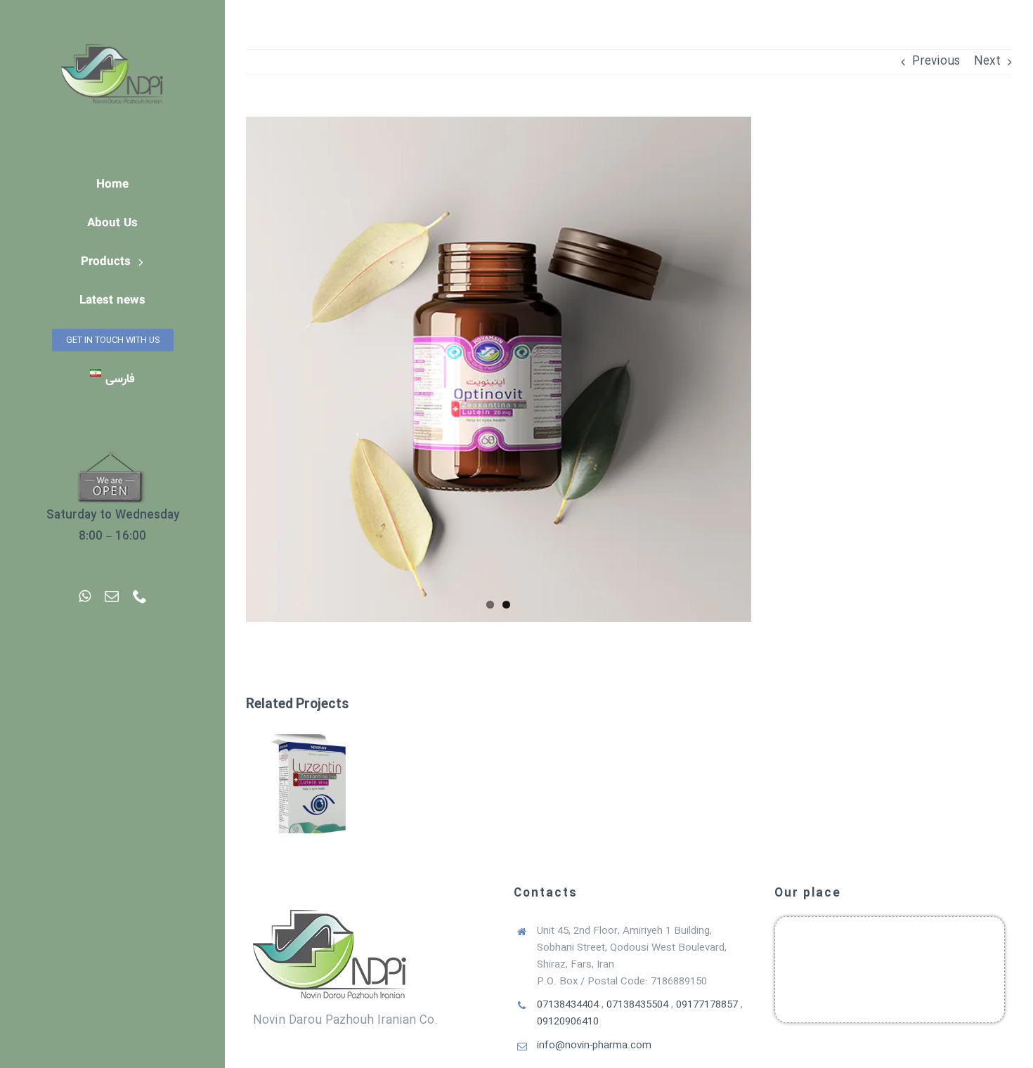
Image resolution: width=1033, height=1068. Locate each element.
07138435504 (637, 1004)
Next (987, 61)
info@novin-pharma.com (594, 1045)
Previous (936, 61)
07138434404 (568, 1004)
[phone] (140, 597)
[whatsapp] (85, 597)
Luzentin (311, 770)
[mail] (112, 597)
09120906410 (568, 1021)
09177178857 (707, 1004)
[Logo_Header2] (112, 27)
